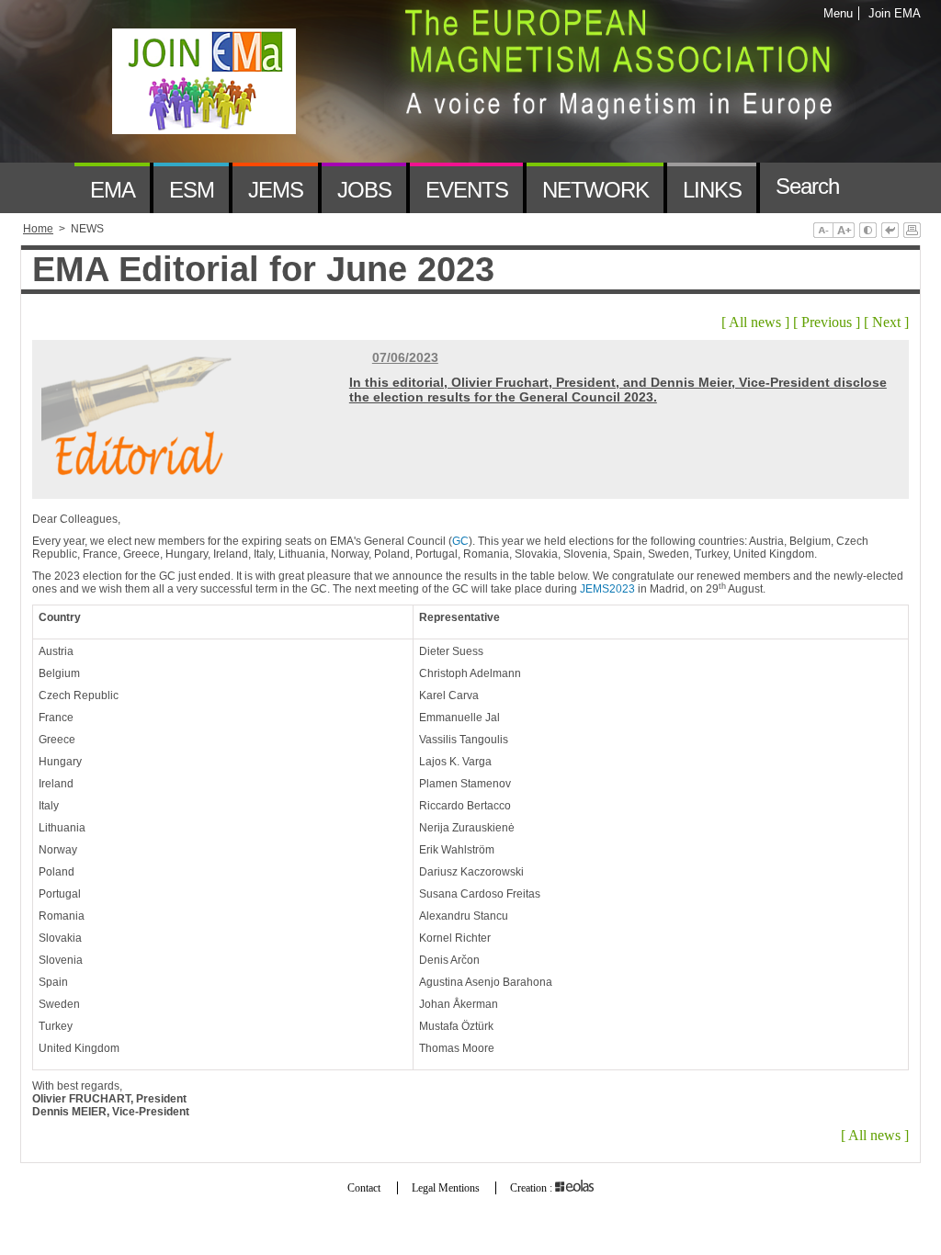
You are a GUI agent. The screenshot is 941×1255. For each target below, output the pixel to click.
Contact (363, 1188)
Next (886, 322)
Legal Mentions (446, 1188)
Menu (838, 13)
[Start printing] (912, 231)
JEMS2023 (607, 588)
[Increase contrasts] (868, 231)
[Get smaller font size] (823, 231)
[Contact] (881, 188)
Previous (826, 322)
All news (755, 322)
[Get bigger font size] (844, 231)
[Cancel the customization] (890, 231)
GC (460, 541)
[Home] (47, 188)
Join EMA (891, 13)
